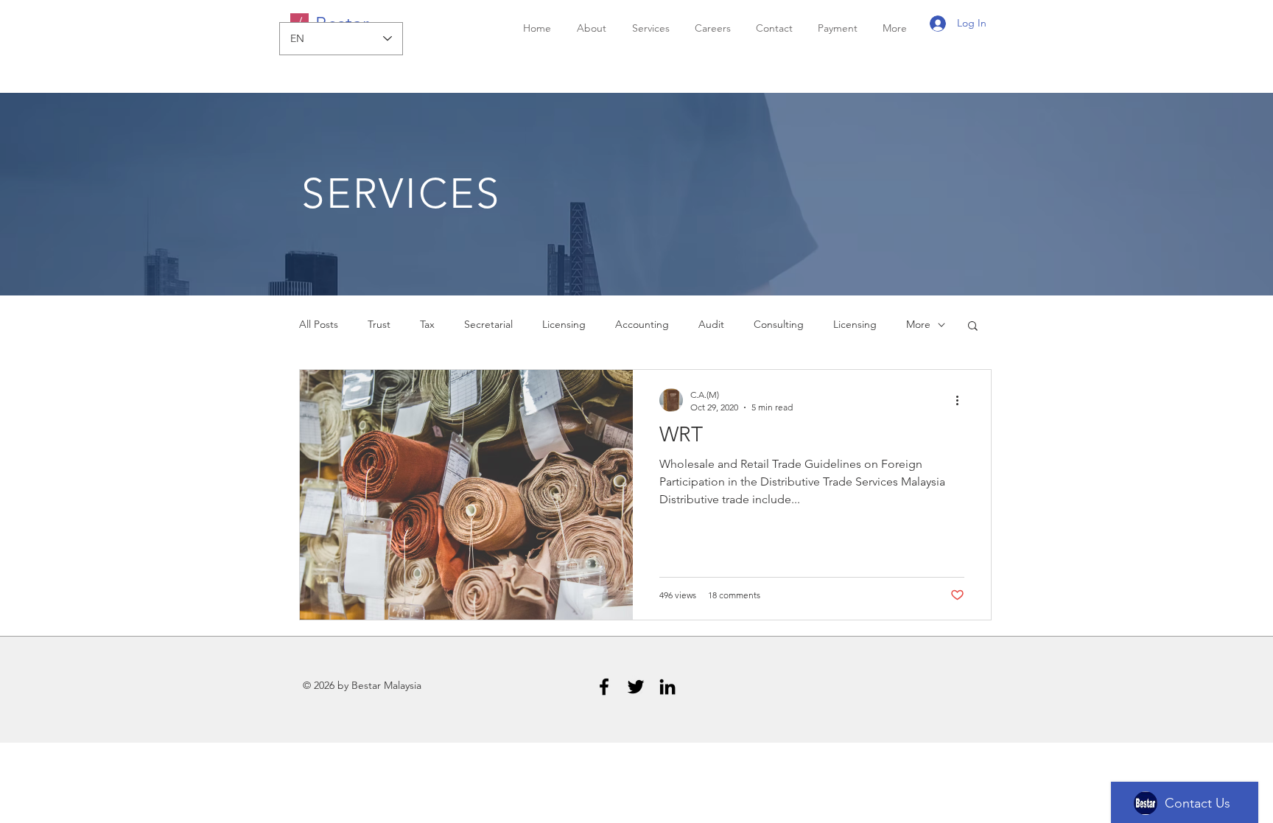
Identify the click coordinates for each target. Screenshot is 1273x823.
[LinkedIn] (667, 687)
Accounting (642, 324)
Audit (711, 324)
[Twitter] (636, 687)
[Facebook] (604, 687)
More (918, 324)
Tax (427, 324)
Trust (379, 324)
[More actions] (962, 400)
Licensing (564, 324)
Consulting (779, 324)
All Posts (318, 324)
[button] (973, 327)
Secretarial (488, 324)
